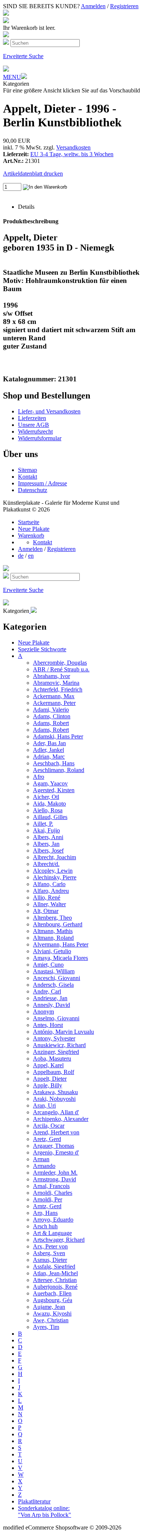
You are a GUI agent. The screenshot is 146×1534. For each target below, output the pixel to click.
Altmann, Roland (53, 938)
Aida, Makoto (49, 803)
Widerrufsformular (39, 438)
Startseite (28, 522)
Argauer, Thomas (53, 1146)
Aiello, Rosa (48, 810)
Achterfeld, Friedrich (57, 689)
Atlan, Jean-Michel (55, 1273)
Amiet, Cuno (48, 964)
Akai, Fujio (46, 830)
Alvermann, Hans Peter (60, 944)
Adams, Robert (51, 723)
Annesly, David (51, 1005)
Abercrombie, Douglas (60, 662)
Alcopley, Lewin (53, 870)
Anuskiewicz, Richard (59, 1045)
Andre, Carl (47, 991)
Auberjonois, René (55, 1286)
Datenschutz (32, 490)
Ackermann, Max (53, 696)
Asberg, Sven (49, 1253)
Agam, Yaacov (50, 783)
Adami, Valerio (51, 709)
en (31, 555)
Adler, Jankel (48, 750)
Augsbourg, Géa (52, 1300)
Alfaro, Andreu (51, 891)
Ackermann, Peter (54, 703)
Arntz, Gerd (47, 1206)
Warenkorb (31, 535)
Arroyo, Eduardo (53, 1219)
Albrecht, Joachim (54, 857)
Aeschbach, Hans (53, 763)
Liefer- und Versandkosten (49, 411)
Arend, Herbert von (56, 1132)
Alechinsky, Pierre (54, 877)
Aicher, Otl (46, 797)
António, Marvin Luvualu (63, 1032)
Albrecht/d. (46, 864)
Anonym (43, 1011)
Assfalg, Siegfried (54, 1266)
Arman (41, 1159)
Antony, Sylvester (54, 1038)
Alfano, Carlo (49, 884)
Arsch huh (45, 1226)
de (21, 555)
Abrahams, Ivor (51, 676)
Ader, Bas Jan (49, 743)
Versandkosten (73, 147)
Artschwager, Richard (59, 1240)
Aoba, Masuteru (52, 1058)
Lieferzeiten (32, 418)
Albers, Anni (48, 837)
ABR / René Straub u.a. (61, 669)
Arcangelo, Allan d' (56, 1112)
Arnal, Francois (51, 1186)
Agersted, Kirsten (53, 790)
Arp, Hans (45, 1213)
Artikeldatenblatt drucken (33, 173)
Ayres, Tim (46, 1327)
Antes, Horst (48, 1025)
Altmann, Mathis (53, 931)
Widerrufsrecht (35, 431)
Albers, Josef (48, 850)
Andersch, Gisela (53, 985)
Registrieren (124, 6)
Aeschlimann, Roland (58, 770)
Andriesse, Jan (50, 998)
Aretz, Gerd (47, 1139)
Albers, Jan (46, 844)
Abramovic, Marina (56, 683)
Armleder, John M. (55, 1172)
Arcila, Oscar (48, 1125)
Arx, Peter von (50, 1246)
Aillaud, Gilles (50, 817)
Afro (38, 777)
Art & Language (52, 1233)
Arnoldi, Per (47, 1199)
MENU (12, 77)
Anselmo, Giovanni (56, 1018)
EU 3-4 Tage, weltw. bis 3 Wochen (71, 154)
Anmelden (93, 6)
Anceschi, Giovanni (56, 978)
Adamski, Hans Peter (58, 736)
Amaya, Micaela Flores (60, 958)
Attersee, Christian (55, 1280)
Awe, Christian (51, 1320)
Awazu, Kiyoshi (52, 1313)
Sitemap (27, 470)
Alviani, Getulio (52, 951)
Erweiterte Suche (23, 56)
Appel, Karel (48, 1065)
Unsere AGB (33, 425)
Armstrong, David (54, 1179)
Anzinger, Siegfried (56, 1052)
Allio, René (46, 897)
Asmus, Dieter (50, 1260)
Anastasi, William (53, 971)
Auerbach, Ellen (52, 1293)
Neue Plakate (33, 529)
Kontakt (27, 476)
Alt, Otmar (45, 911)
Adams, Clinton (51, 716)
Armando (44, 1166)
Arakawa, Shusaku (55, 1092)
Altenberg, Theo (52, 917)
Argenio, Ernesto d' (56, 1152)
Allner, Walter (49, 904)
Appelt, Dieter (50, 1078)
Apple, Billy (47, 1085)
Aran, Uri (44, 1105)
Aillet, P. (43, 823)
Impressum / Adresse (42, 483)
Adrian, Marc (49, 756)
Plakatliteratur (34, 1501)
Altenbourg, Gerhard (57, 924)
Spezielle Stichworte (42, 649)
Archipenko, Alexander (60, 1119)
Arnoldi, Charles (52, 1193)
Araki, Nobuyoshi (54, 1099)
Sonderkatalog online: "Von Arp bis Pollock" (44, 1511)
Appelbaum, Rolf (53, 1072)
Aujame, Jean (49, 1307)
